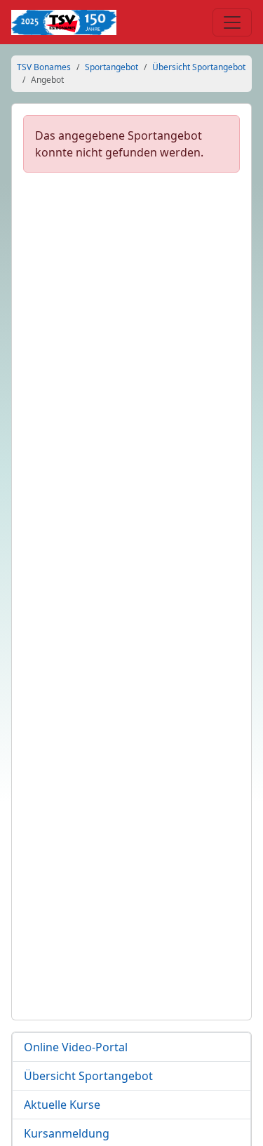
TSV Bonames (44, 67)
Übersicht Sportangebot (198, 67)
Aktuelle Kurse (62, 1104)
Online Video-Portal (76, 1047)
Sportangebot (111, 67)
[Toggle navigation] (232, 22)
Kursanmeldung (66, 1133)
